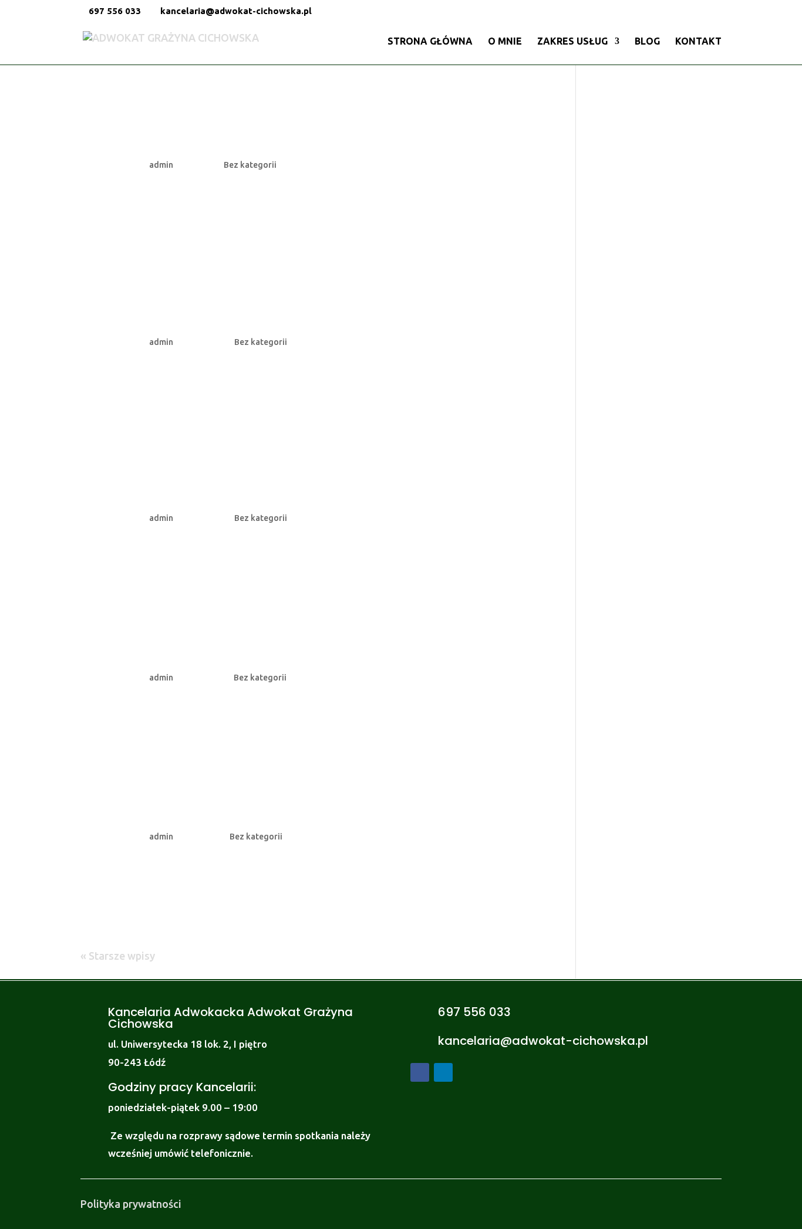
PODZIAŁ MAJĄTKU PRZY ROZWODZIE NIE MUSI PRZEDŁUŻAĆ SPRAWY (267, 804)
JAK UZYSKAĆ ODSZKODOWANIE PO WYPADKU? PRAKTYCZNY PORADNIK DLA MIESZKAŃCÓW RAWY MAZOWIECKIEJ (288, 124)
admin (161, 165)
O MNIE (505, 41)
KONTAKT (698, 41)
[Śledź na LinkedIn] (443, 1072)
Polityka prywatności (130, 1204)
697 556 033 (115, 11)
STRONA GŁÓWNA (430, 41)
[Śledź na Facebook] (419, 1072)
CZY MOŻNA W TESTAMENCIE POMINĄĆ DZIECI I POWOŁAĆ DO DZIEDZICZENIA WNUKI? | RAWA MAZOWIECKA (274, 477)
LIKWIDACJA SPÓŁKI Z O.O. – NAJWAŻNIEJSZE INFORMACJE (266, 645)
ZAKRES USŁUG (572, 41)
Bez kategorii (250, 165)
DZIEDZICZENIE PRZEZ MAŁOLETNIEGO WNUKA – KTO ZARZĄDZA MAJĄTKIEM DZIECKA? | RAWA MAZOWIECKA (307, 310)
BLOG (647, 41)
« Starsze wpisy (117, 955)
